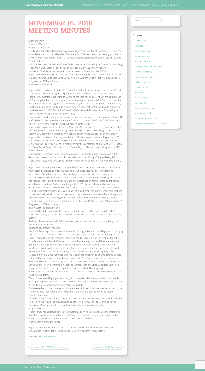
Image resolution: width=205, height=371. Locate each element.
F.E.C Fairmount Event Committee (150, 123)
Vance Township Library (146, 108)
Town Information (114, 4)
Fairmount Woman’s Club (146, 118)
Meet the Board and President (149, 66)
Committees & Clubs (164, 4)
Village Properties (143, 82)
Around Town (139, 4)
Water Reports (141, 97)
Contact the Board (143, 61)
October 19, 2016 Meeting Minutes (51, 347)
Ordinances (140, 92)
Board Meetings (142, 51)
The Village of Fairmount (44, 4)
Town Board (90, 4)
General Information (144, 77)
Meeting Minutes (48, 336)
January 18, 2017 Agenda (106, 347)
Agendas (139, 46)
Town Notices (141, 87)
